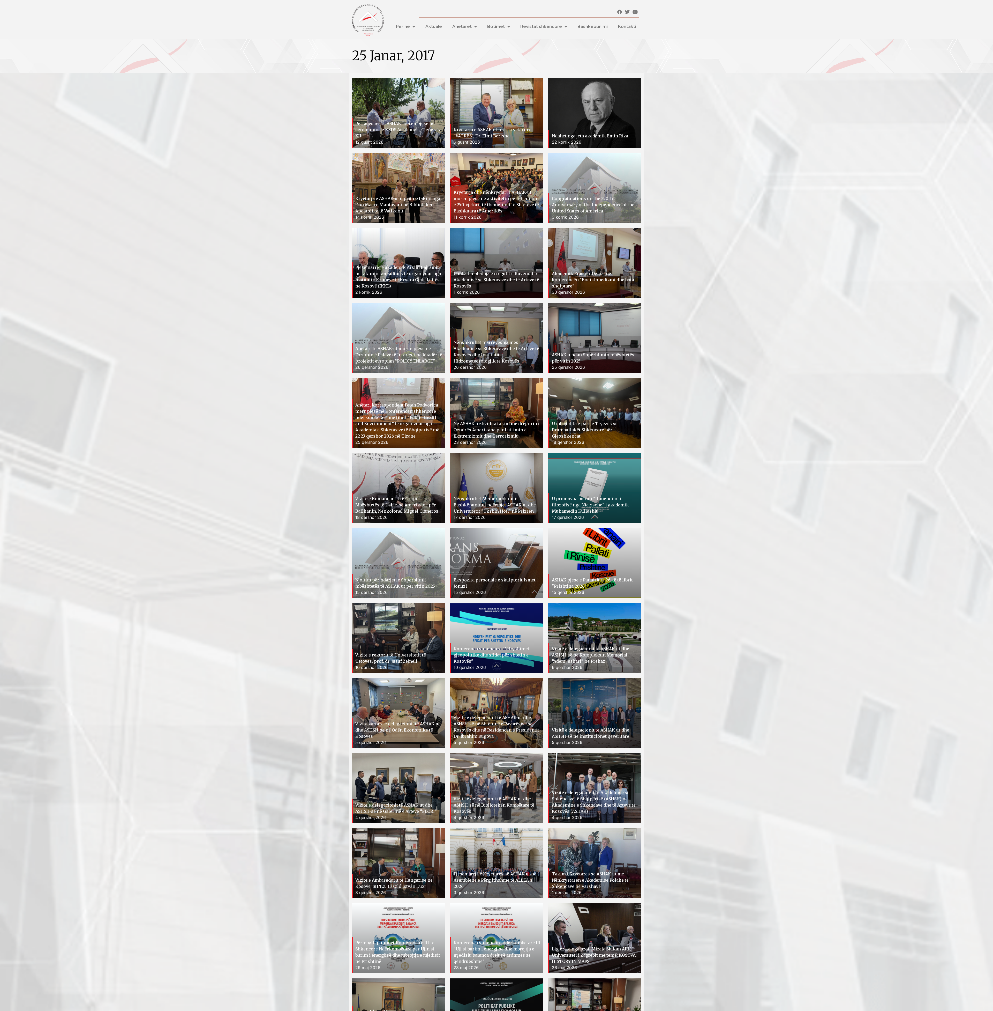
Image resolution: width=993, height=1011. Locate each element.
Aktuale (433, 26)
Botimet (496, 26)
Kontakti (627, 26)
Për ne (403, 26)
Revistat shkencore (541, 26)
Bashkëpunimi (592, 26)
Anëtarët (462, 26)
